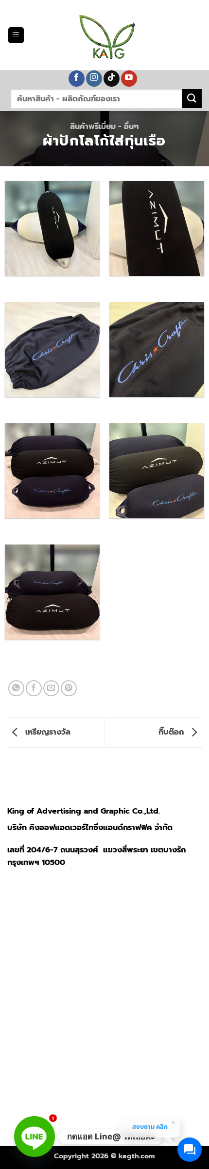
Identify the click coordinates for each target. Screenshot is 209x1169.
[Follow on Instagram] (94, 78)
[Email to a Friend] (51, 688)
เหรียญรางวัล (46, 732)
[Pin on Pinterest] (69, 688)
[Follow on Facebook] (77, 78)
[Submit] (192, 98)
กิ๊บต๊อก (172, 732)
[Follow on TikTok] (112, 78)
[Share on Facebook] (34, 688)
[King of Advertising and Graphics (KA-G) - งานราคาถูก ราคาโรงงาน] (104, 35)
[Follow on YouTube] (129, 78)
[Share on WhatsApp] (16, 688)
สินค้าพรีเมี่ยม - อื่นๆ (104, 126)
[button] (16, 35)
